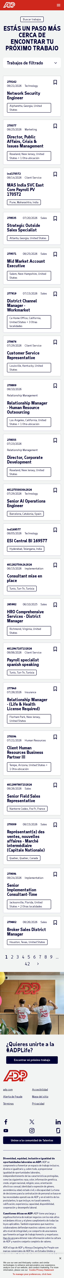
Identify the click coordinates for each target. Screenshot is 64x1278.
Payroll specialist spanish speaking (23, 662)
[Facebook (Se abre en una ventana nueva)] (10, 1122)
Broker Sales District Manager (26, 931)
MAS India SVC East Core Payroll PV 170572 (25, 189)
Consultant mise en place (24, 578)
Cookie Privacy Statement (41, 1270)
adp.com (8, 1089)
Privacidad (38, 1103)
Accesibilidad (40, 1089)
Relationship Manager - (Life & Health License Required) (27, 704)
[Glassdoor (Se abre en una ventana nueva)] (53, 1130)
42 (27, 964)
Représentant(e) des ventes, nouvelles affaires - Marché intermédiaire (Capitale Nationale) (26, 840)
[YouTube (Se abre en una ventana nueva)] (10, 1130)
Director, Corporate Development (25, 459)
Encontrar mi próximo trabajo (32, 1060)
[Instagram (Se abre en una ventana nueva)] (31, 1130)
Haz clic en (8, 1237)
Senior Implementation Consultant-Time (22, 890)
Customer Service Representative (23, 355)
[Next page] (38, 964)
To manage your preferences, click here (32, 1274)
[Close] (60, 1258)
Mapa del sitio (40, 1096)
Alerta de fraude (12, 1096)
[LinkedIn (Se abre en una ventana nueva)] (53, 1122)
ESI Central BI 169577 (27, 540)
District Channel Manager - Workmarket (22, 305)
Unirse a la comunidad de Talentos (32, 1140)
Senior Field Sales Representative (23, 798)
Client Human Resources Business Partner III (25, 752)
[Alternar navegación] (59, 5)
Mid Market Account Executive (26, 263)
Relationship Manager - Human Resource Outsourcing (27, 407)
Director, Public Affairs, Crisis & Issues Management (25, 141)
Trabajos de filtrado (25, 62)
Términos (8, 1103)
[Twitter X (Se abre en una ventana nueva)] (31, 1122)
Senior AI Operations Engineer (26, 503)
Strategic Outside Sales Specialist (23, 227)
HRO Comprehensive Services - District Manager (25, 616)
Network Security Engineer (23, 95)
